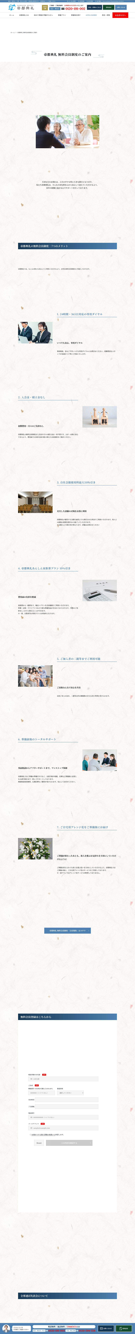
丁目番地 (31, 1106)
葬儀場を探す (76, 15)
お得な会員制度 (91, 15)
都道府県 (60, 1089)
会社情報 (90, 1)
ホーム (11, 15)
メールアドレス (36, 1124)
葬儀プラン (62, 15)
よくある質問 (72, 1)
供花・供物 (106, 15)
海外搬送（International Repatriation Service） (110, 1)
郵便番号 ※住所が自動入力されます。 (41, 1089)
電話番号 (31, 1113)
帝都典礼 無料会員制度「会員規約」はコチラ (68, 930)
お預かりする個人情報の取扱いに (43, 1134)
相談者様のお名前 (36, 1075)
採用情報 (81, 1)
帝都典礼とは (24, 15)
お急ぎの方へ (120, 15)
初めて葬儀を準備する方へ (43, 15)
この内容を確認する (69, 1143)
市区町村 (31, 1100)
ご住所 (33, 1085)
